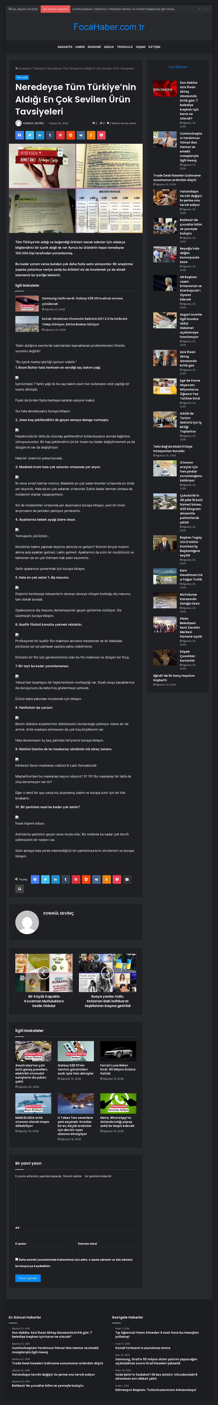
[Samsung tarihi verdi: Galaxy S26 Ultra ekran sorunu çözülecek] (27, 304)
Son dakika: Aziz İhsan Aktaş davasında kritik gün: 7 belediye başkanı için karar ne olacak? (189, 100)
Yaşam (140, 47)
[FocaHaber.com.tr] (109, 27)
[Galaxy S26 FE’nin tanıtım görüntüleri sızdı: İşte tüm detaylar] (76, 1051)
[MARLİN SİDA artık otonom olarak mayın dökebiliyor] (33, 1103)
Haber (80, 47)
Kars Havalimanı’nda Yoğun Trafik (191, 575)
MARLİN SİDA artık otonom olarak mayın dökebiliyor (32, 1122)
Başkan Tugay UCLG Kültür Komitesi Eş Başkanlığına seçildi (191, 546)
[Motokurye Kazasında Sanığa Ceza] (165, 600)
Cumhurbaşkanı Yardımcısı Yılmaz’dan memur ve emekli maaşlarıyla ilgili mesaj (191, 146)
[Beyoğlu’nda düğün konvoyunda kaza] (165, 254)
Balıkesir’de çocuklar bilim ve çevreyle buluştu (191, 227)
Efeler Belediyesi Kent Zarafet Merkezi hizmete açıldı (191, 627)
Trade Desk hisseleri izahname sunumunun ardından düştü (111, 9)
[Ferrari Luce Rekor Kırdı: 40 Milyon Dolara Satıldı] (118, 1051)
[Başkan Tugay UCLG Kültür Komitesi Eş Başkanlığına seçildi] (165, 543)
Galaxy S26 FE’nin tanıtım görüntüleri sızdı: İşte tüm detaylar (76, 1069)
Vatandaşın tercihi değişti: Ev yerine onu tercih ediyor (191, 198)
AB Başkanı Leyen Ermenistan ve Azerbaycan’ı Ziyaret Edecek (191, 288)
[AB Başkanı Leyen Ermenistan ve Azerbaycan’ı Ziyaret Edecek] (165, 283)
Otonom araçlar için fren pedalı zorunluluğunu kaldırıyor (191, 471)
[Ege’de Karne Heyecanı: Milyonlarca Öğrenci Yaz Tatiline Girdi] (165, 386)
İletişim (154, 47)
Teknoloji (125, 47)
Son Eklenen (178, 67)
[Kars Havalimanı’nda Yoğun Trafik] (165, 576)
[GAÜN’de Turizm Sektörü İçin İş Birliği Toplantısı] (165, 419)
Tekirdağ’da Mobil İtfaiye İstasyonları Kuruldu (172, 448)
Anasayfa (65, 47)
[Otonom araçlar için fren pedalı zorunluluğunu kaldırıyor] (165, 468)
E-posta (21, 1243)
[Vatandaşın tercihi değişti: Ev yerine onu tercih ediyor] (165, 197)
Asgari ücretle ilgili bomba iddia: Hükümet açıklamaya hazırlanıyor (191, 325)
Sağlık (109, 47)
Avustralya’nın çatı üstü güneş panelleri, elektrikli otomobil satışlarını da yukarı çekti (31, 1073)
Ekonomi (94, 47)
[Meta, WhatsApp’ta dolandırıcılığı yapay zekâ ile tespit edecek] (118, 1103)
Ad (18, 1227)
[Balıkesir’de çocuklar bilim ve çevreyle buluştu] (165, 226)
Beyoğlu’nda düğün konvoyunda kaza (189, 255)
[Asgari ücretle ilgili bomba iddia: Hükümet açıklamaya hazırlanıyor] (165, 320)
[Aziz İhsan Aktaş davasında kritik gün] (165, 358)
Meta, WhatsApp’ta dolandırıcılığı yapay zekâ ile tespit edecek (117, 1122)
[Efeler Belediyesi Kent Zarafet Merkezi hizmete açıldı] (165, 624)
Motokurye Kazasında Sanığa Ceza (189, 599)
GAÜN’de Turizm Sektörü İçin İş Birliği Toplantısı (191, 422)
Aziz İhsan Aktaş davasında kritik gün (188, 359)
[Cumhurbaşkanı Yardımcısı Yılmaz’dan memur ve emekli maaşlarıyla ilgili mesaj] (165, 139)
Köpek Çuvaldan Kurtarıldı (187, 656)
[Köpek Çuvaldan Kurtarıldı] (165, 657)
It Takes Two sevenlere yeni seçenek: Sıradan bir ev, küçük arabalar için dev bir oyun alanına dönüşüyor (75, 1126)
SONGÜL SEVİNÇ (33, 123)
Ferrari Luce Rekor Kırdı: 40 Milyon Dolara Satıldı (117, 1069)
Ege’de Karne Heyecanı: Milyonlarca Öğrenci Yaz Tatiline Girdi (190, 389)
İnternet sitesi (87, 1243)
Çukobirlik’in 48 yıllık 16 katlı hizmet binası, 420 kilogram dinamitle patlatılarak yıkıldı (191, 508)
